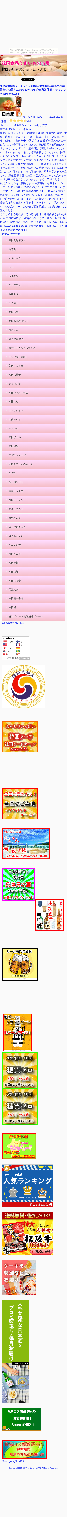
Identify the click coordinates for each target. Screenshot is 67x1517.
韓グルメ (28, 116)
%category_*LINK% (13, 1461)
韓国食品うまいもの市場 (26, 63)
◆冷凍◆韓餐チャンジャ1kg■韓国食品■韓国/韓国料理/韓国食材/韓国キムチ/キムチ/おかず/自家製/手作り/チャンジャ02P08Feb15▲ (33, 89)
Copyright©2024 (16, 1468)
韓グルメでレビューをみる (15, 129)
